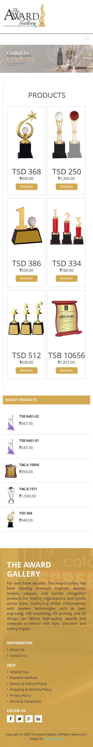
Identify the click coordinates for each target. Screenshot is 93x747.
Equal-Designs (54, 738)
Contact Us (18, 655)
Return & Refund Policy (28, 683)
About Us (17, 649)
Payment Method (23, 677)
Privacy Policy (20, 695)
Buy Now (27, 186)
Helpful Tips (19, 672)
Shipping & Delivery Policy (30, 689)
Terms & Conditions (25, 701)
